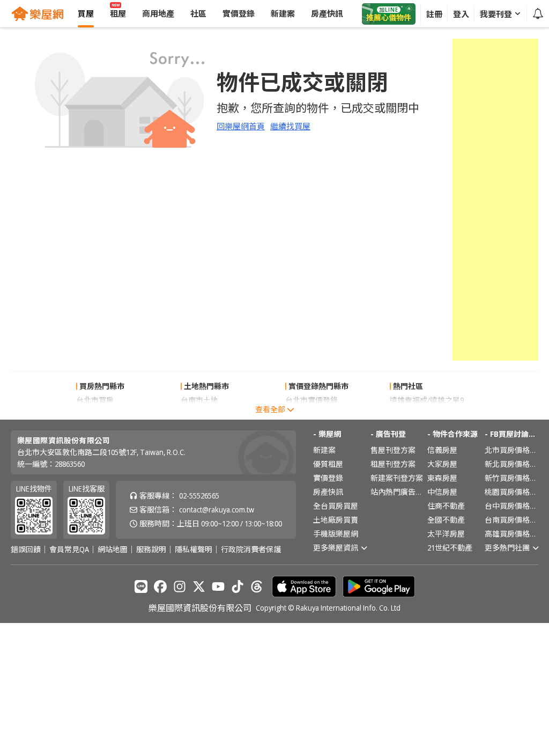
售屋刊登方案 (393, 450)
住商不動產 (446, 506)
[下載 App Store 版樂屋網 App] (304, 586)
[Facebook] (160, 586)
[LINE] (141, 586)
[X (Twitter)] (198, 586)
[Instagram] (179, 586)
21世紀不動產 (449, 548)
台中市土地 (199, 414)
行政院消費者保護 (251, 549)
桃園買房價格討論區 (511, 492)
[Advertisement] (495, 200)
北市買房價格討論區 (511, 450)
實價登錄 (328, 478)
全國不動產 (446, 520)
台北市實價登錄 (311, 400)
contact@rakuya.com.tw (216, 509)
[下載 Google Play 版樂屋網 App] (379, 586)
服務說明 (151, 549)
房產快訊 (328, 492)
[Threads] (256, 586)
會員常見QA (69, 549)
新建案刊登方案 (396, 478)
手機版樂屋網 (335, 534)
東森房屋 (442, 478)
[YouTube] (218, 586)
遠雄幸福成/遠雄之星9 (427, 400)
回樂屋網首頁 (241, 126)
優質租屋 (328, 464)
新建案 (324, 450)
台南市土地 (199, 400)
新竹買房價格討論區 (511, 478)
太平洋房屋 (446, 534)
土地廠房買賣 (335, 520)
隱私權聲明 (193, 549)
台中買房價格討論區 (511, 506)
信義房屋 (442, 450)
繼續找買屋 (290, 126)
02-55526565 (199, 495)
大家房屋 (442, 464)
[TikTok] (237, 586)
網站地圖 (113, 549)
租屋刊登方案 (393, 464)
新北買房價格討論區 (511, 464)
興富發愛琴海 (412, 414)
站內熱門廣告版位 (397, 492)
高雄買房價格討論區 (511, 534)
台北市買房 (95, 400)
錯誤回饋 (26, 549)
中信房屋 (442, 492)
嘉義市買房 (95, 414)
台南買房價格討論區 (511, 520)
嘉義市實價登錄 (311, 414)
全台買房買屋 (335, 506)
